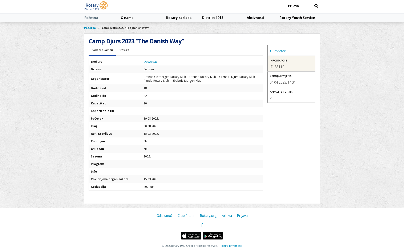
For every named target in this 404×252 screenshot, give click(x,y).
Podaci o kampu (102, 50)
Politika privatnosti (231, 246)
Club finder (186, 215)
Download (151, 62)
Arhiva (227, 215)
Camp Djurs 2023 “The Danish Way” (125, 28)
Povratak (278, 51)
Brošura (124, 50)
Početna (91, 17)
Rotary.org (208, 215)
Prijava (293, 6)
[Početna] (105, 6)
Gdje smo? (165, 215)
